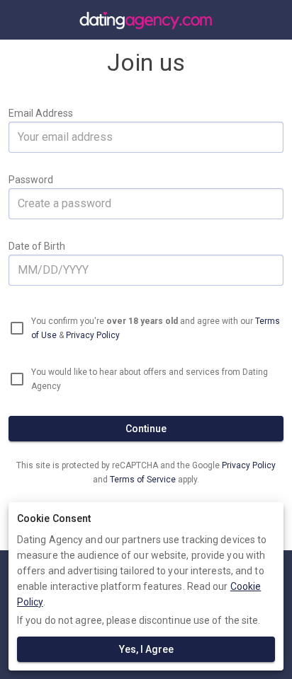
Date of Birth (37, 246)
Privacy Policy (93, 335)
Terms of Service (144, 479)
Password (31, 179)
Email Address (41, 113)
